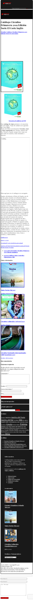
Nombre (3, 386)
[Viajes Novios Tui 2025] (11, 522)
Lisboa (24, 426)
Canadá (3, 422)
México (2, 430)
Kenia (22, 426)
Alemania (3, 417)
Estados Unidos (16, 424)
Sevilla (10, 431)
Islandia (13, 426)
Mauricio (18, 428)
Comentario (4, 373)
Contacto (10, 482)
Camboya (26, 420)
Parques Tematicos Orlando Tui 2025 (14, 441)
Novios (12, 293)
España (16, 246)
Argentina (16, 420)
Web (2, 393)
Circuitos (3, 243)
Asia (20, 419)
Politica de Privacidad (14, 479)
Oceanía (6, 430)
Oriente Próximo (9, 247)
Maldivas (7, 428)
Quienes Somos (12, 476)
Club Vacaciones (9, 358)
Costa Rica (22, 422)
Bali (23, 420)
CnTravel (8, 324)
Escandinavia (3, 424)
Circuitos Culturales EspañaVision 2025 (15, 444)
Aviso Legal (11, 478)
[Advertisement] (16, 50)
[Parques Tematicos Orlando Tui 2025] (11, 502)
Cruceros (8, 293)
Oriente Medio (13, 430)
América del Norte (18, 417)
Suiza (17, 431)
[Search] (26, 8)
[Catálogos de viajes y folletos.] (5, 18)
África (7, 433)
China (18, 422)
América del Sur (5, 246)
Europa (20, 246)
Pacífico (27, 430)
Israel (23, 246)
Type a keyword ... (7, 8)
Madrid (3, 428)
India (10, 426)
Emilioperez (4, 237)
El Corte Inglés (10, 243)
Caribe (6, 422)
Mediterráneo (23, 428)
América (8, 417)
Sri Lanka (14, 431)
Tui (15, 293)
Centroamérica (13, 422)
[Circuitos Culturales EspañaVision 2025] (11, 541)
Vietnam (3, 434)
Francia (3, 426)
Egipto (12, 246)
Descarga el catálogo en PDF (17, 121)
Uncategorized (18, 243)
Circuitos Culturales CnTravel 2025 (14, 447)
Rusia (8, 431)
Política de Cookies (13, 481)
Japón (19, 426)
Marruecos (13, 428)
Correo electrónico (7, 389)
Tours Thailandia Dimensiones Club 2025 (15, 446)
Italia (16, 426)
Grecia (6, 426)
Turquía (24, 431)
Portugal (4, 431)
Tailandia (20, 431)
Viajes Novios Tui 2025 (10, 442)
